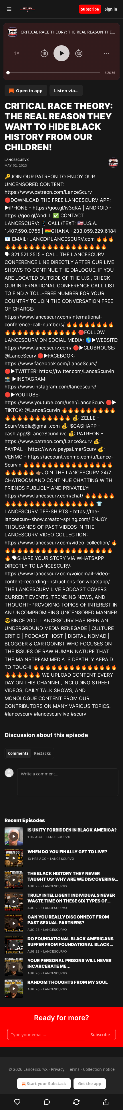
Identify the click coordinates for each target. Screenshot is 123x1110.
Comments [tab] (18, 753)
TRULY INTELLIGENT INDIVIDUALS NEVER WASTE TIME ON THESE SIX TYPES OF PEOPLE (71, 898)
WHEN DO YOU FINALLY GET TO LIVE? (67, 851)
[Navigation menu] (9, 9)
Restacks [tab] (42, 753)
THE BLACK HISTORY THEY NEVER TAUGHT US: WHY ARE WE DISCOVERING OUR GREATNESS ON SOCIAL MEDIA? (71, 876)
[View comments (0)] (46, 1102)
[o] (13, 836)
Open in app (29, 90)
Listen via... (66, 90)
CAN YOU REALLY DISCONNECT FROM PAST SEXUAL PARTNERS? (68, 919)
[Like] (17, 1102)
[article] (61, 836)
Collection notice (99, 1069)
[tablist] (29, 753)
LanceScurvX (17, 160)
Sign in (111, 9)
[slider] (54, 73)
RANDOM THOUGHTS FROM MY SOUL (67, 982)
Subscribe (90, 9)
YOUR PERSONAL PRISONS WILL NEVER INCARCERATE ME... (69, 963)
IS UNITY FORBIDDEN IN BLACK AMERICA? (72, 830)
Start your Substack (46, 1083)
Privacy (57, 1069)
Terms (74, 1069)
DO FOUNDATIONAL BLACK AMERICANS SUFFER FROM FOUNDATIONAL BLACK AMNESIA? (70, 941)
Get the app (89, 1083)
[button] (16, 53)
